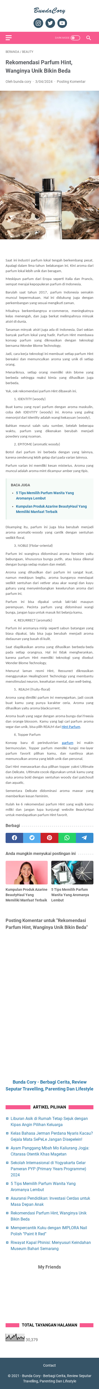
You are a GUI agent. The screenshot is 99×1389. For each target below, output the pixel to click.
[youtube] (61, 23)
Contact (49, 1365)
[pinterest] (49, 838)
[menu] (12, 38)
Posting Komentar (71, 82)
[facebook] (14, 838)
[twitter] (49, 23)
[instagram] (37, 23)
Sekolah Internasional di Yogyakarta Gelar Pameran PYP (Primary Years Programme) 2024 (48, 1168)
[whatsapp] (67, 838)
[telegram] (84, 838)
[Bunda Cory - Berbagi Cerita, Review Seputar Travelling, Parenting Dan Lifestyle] (49, 10)
